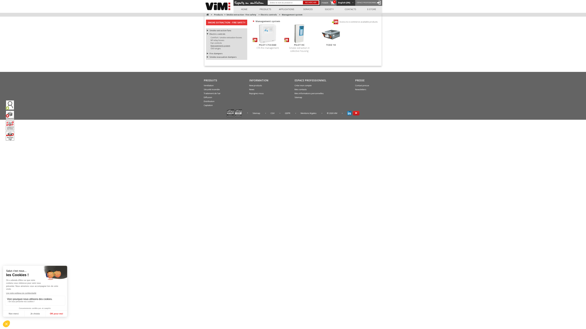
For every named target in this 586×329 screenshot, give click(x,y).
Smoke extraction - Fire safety (226, 22)
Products (265, 9)
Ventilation (209, 85)
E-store (371, 9)
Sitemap (298, 97)
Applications (286, 9)
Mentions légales (309, 113)
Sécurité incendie (212, 89)
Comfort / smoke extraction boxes (226, 37)
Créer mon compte (303, 85)
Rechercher (310, 2)
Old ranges (216, 48)
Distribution (209, 101)
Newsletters (360, 89)
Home (244, 9)
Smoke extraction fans (220, 30)
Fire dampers (216, 53)
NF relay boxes (217, 40)
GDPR (288, 113)
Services (308, 9)
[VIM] (218, 6)
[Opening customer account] (11, 105)
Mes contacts (301, 89)
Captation (208, 105)
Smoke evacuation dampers (223, 57)
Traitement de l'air (212, 93)
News (251, 89)
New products (255, 85)
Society (329, 9)
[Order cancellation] (11, 115)
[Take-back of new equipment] (11, 136)
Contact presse (362, 85)
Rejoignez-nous (256, 93)
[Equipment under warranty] (11, 125)
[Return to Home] (207, 15)
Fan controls (216, 43)
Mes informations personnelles (309, 93)
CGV (273, 113)
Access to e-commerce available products (358, 21)
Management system (220, 45)
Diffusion (208, 97)
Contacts (350, 9)
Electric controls (217, 34)
